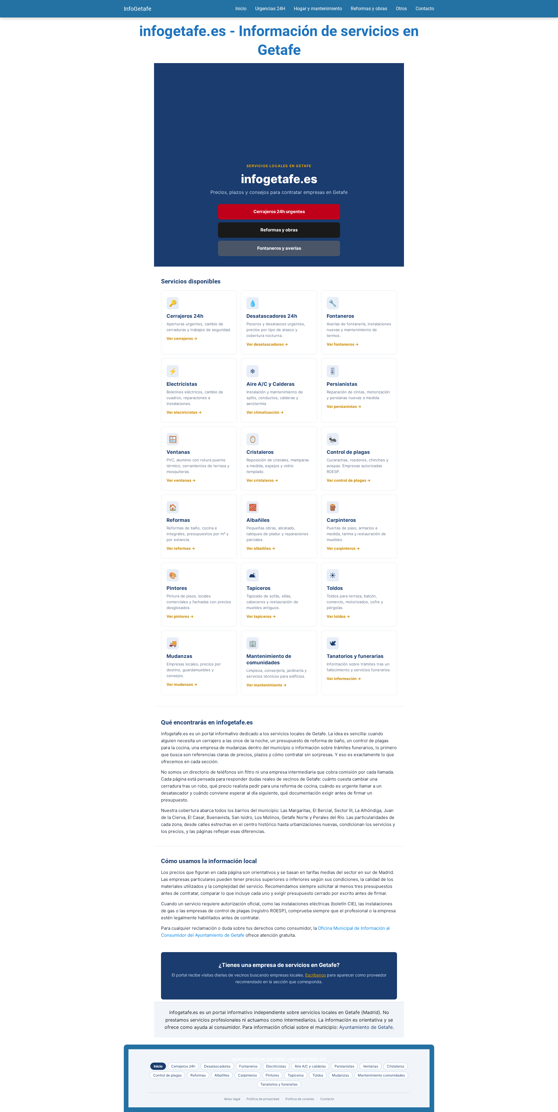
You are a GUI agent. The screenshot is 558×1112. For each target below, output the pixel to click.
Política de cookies (299, 1099)
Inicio (240, 8)
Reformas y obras (369, 8)
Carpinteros (247, 1075)
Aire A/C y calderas (310, 1066)
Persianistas (344, 1066)
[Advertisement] (279, 119)
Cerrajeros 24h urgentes (279, 211)
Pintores (272, 1075)
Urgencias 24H (270, 8)
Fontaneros (248, 1066)
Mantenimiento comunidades (381, 1075)
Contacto (425, 8)
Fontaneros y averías (279, 248)
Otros (401, 8)
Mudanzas (340, 1075)
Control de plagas (167, 1075)
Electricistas (276, 1066)
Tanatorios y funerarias (279, 1084)
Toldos (317, 1075)
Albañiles (221, 1075)
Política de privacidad (262, 1099)
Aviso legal (232, 1099)
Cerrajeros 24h (183, 1066)
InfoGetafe (137, 8)
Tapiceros (296, 1075)
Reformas (198, 1075)
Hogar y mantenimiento (318, 8)
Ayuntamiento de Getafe (366, 1027)
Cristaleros (395, 1066)
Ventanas (370, 1066)
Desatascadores (217, 1066)
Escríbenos (315, 974)
